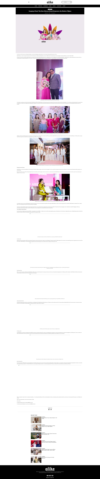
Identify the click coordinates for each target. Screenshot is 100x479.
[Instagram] (49, 475)
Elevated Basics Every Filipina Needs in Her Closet (49, 418)
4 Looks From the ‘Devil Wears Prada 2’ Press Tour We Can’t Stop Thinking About (49, 442)
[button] (33, 2)
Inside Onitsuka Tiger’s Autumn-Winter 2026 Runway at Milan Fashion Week (48, 450)
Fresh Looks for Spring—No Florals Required (48, 458)
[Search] (71, 2)
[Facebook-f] (47, 475)
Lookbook (50, 9)
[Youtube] (52, 475)
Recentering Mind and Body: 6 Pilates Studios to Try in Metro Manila (48, 426)
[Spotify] (50, 475)
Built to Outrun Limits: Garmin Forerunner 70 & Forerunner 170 (49, 434)
